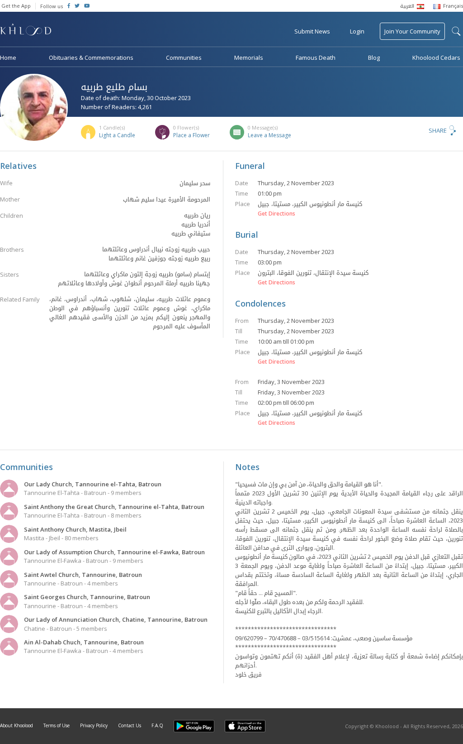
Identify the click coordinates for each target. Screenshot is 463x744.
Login (357, 31)
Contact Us (129, 725)
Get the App (16, 5)
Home (8, 57)
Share (438, 130)
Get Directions (276, 213)
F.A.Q (157, 725)
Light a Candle (117, 135)
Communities (184, 57)
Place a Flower (191, 135)
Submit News (312, 31)
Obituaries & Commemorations (91, 57)
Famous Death (315, 57)
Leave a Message (269, 135)
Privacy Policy (94, 725)
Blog (374, 57)
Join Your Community (412, 31)
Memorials (248, 57)
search (456, 31)
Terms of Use (56, 725)
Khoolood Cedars (436, 57)
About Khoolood (16, 725)
